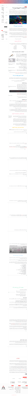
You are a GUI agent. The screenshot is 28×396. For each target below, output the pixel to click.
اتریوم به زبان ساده (19, 381)
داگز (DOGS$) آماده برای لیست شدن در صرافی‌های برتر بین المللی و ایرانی (2, 9)
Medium (22, 369)
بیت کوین (17, 391)
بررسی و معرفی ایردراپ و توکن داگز (2, 13)
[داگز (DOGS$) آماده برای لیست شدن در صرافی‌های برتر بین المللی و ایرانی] (5, 8)
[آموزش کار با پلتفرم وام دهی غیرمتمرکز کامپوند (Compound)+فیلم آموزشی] (12, 379)
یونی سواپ (17, 392)
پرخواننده (2, 5)
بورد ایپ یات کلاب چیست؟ (3, 19)
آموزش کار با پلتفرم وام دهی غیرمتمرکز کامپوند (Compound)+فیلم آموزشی (12, 382)
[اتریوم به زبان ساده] (18, 379)
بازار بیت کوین (17, 390)
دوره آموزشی (17, 2)
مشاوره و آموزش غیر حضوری (21, 2)
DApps (24, 100)
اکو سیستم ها (23, 5)
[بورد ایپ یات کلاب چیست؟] (5, 20)
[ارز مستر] (26, 2)
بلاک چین (19, 391)
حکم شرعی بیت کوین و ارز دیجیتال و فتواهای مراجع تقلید (2, 16)
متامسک (15, 391)
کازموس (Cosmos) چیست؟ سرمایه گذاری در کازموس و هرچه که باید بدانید (24, 382)
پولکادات (20, 94)
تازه (6, 5)
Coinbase (18, 72)
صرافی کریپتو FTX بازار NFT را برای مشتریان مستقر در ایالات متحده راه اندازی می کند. (2, 35)
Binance (16, 72)
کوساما (18, 94)
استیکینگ (19, 390)
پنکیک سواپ (19, 392)
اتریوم (13, 44)
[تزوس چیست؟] (5, 40)
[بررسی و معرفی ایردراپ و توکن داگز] (5, 13)
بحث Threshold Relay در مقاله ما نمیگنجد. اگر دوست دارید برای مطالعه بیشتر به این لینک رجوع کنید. (18, 91)
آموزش (24, 5)
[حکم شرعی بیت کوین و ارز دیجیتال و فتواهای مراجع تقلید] (5, 16)
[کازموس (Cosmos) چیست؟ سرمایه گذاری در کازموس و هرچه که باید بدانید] (24, 379)
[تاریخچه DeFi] (5, 23)
